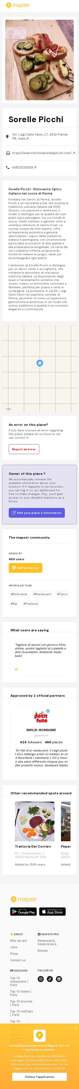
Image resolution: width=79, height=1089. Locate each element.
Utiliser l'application (39, 1077)
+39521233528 (22, 167)
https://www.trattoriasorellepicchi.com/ (42, 153)
